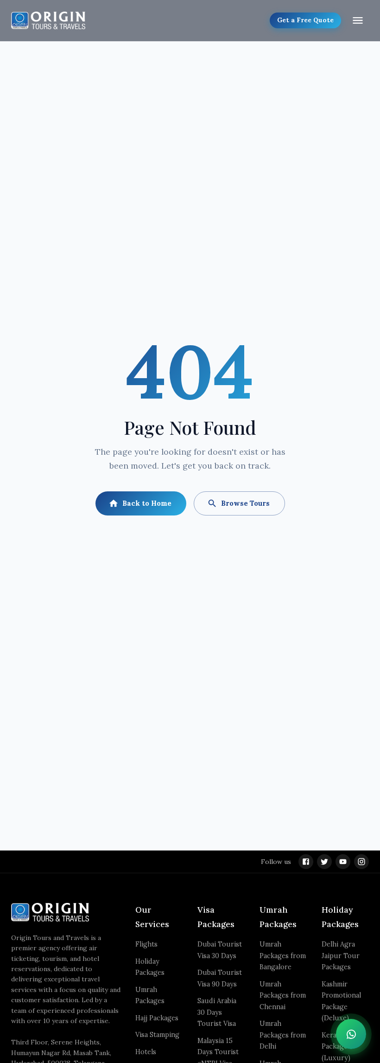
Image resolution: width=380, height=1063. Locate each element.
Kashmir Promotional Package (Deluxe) (341, 1001)
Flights (146, 944)
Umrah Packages (150, 995)
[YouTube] (343, 861)
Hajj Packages (156, 1018)
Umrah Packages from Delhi (283, 1034)
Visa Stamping (157, 1035)
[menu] (358, 20)
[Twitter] (324, 861)
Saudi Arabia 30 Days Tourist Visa (216, 1012)
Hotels (145, 1052)
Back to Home (146, 503)
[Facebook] (305, 861)
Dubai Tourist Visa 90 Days (219, 978)
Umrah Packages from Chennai (283, 995)
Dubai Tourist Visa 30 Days (219, 950)
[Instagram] (361, 861)
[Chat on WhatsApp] (351, 1034)
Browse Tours (245, 503)
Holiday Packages (150, 967)
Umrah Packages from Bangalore (283, 955)
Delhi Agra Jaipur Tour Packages (341, 955)
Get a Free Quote (305, 20)
